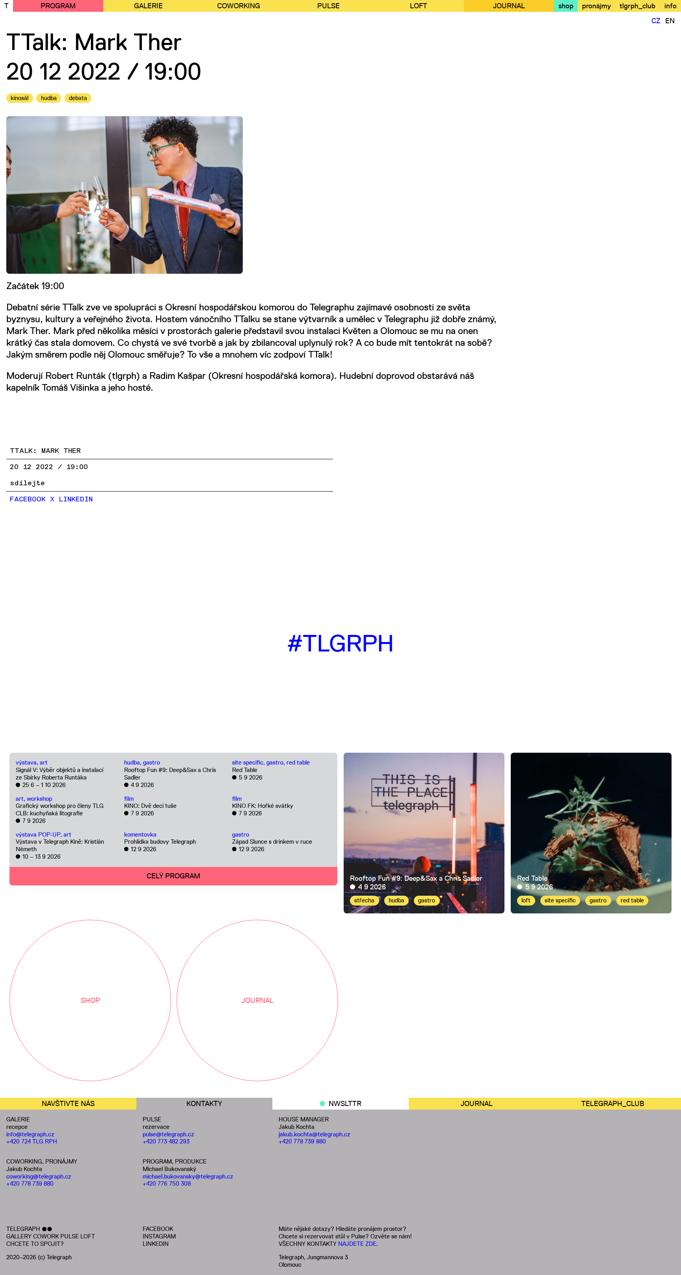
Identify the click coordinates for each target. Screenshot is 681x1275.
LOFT (418, 6)
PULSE (328, 6)
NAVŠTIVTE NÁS (68, 1103)
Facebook (28, 499)
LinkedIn (76, 499)
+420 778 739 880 (30, 1183)
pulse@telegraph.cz (168, 1134)
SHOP (90, 1000)
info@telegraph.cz (30, 1134)
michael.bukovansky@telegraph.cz (188, 1176)
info (670, 6)
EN (670, 21)
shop (565, 6)
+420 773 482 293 (166, 1141)
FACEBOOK (158, 1228)
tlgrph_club (637, 6)
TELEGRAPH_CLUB (612, 1103)
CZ (656, 21)
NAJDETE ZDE (357, 1243)
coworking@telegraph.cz (38, 1176)
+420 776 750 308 (167, 1183)
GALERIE (148, 6)
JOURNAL (509, 6)
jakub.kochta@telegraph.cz (314, 1134)
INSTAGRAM (159, 1236)
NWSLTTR (345, 1103)
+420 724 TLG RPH (31, 1141)
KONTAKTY (204, 1103)
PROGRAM (58, 6)
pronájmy (596, 6)
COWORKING (238, 6)
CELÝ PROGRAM (173, 876)
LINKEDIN (156, 1243)
